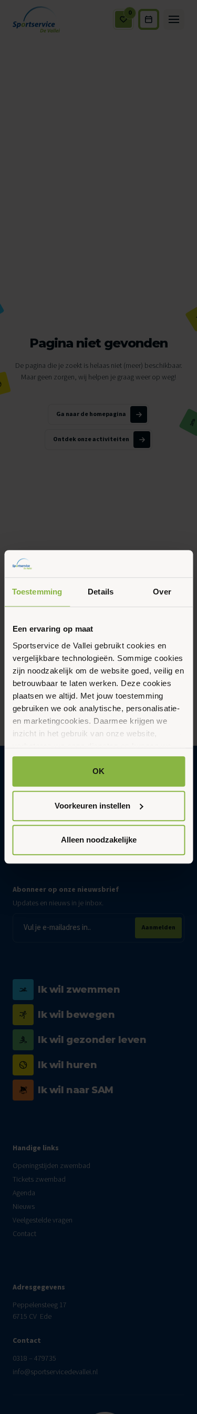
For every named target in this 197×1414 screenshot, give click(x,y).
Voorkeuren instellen (92, 805)
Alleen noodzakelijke (99, 840)
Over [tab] (162, 592)
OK (98, 771)
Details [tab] (100, 592)
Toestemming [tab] (37, 592)
